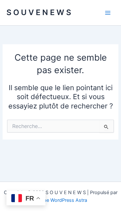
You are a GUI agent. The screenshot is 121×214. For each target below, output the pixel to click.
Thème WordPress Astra (60, 200)
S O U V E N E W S (38, 12)
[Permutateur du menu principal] (108, 13)
